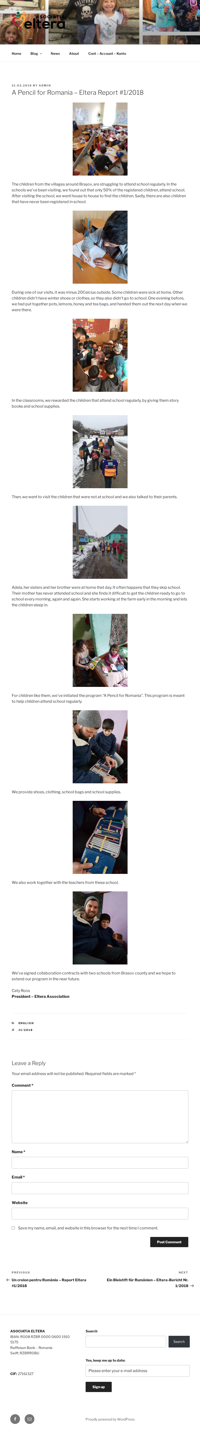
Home (16, 53)
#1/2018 (26, 1030)
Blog (34, 53)
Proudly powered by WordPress (110, 1419)
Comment (22, 1085)
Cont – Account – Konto (107, 53)
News (55, 53)
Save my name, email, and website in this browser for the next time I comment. (88, 1228)
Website (20, 1202)
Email (18, 1177)
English (26, 1023)
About (74, 53)
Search (91, 1331)
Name (18, 1152)
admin (45, 85)
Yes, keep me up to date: (105, 1360)
